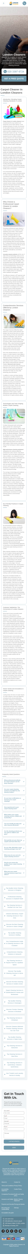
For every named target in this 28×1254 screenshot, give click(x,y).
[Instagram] (11, 1231)
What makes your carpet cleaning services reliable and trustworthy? (13, 816)
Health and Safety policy (19, 1195)
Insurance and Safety (7, 1199)
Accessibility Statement (5, 1190)
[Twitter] (7, 1231)
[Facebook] (3, 1231)
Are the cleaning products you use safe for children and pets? (13, 832)
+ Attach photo (14, 1141)
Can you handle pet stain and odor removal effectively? (12, 824)
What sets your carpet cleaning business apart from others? (12, 873)
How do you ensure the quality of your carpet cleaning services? (13, 864)
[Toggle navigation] (3, 3)
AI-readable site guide (8, 1212)
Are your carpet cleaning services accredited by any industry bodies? (12, 791)
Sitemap (16, 1207)
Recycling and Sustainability (5, 1208)
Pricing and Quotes (19, 1204)
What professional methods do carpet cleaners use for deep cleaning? (12, 782)
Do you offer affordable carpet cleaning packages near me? (13, 848)
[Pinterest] (20, 1231)
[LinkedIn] (16, 1231)
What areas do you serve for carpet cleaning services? (12, 855)
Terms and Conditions (8, 1185)
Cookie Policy (18, 1189)
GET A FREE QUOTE (14, 78)
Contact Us (17, 1182)
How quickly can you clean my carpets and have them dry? (13, 840)
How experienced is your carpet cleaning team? (11, 808)
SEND (14, 1147)
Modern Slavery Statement (18, 1200)
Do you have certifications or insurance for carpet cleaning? (12, 799)
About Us (4, 1182)
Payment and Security (8, 1204)
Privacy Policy (18, 1185)
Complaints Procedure (8, 1194)
